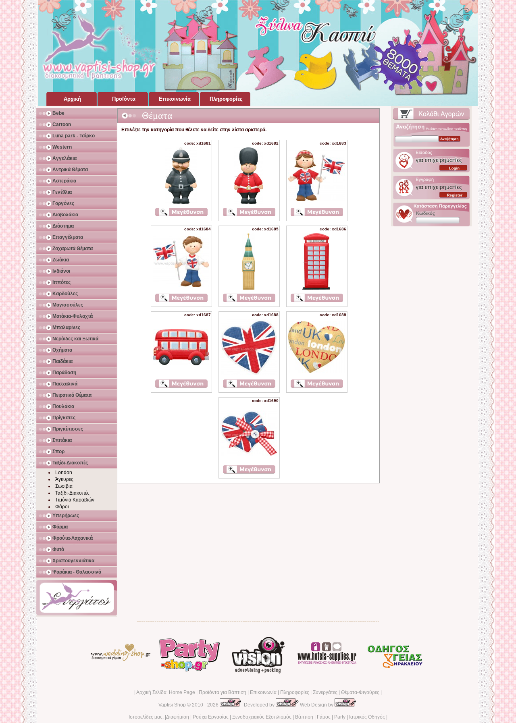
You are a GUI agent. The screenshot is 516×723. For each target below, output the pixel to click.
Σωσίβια (64, 486)
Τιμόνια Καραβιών (74, 500)
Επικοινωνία (263, 692)
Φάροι (62, 507)
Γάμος (324, 717)
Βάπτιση (304, 717)
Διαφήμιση (177, 717)
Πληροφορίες (294, 692)
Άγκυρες (64, 479)
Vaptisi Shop (172, 705)
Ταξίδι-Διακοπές (72, 493)
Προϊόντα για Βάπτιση (222, 692)
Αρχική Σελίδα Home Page (165, 692)
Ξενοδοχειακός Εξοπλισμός (261, 717)
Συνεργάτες (325, 692)
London (63, 472)
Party (339, 717)
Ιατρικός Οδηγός (367, 717)
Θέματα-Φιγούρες (360, 692)
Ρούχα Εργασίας (211, 717)
